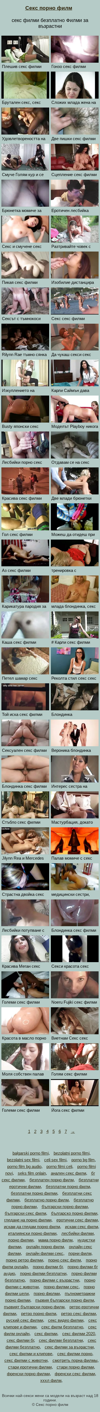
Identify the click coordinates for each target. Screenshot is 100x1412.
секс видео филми (65, 1320)
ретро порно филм (38, 1313)
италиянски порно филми (32, 1233)
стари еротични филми (30, 1367)
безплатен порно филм (51, 1179)
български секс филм (25, 1213)
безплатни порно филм (68, 1186)
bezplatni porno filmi (71, 1153)
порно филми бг (47, 1266)
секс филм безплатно (62, 1327)
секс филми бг (20, 1340)
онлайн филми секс (44, 1253)
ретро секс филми (78, 1313)
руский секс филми (24, 1320)
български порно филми (65, 1206)
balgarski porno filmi (30, 1153)
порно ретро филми (24, 1260)
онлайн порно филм (45, 1246)
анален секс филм (68, 1173)
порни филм (79, 1253)
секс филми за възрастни (69, 1347)
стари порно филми (75, 1367)
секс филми (45, 1333)
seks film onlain (32, 1173)
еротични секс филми (77, 1220)
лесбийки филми (77, 1233)
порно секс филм (64, 1260)
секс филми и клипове (30, 1353)
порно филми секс (61, 1286)
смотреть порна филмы (75, 1360)
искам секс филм (81, 1226)
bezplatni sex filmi (23, 1159)
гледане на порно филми (27, 1220)
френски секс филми (75, 1373)
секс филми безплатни (61, 1340)
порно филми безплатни (43, 1273)
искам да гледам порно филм (32, 1226)
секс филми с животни (26, 1360)
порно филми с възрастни (54, 1280)
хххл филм (50, 1380)
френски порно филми (28, 1373)
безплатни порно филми (34, 1193)
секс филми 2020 (78, 1333)
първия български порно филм (64, 1300)
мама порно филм (55, 1240)
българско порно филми (74, 1213)
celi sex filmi (55, 1159)
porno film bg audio (24, 1166)
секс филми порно (74, 1353)
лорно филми (20, 1240)
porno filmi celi (59, 1166)
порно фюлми (47, 1293)
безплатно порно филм (46, 1200)
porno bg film (83, 1159)
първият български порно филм (34, 1306)
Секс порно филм (48, 8)
